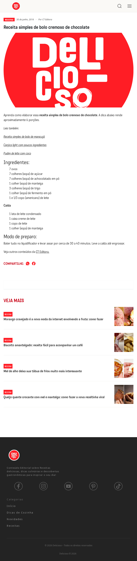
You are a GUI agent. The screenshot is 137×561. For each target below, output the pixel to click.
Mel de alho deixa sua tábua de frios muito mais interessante (43, 371)
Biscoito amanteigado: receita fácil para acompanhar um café (43, 345)
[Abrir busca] (119, 6)
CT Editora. (42, 252)
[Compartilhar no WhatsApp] (28, 263)
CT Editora (47, 19)
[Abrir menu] (129, 6)
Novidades (15, 519)
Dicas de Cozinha (20, 512)
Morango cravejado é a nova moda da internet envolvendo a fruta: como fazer (53, 319)
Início (11, 506)
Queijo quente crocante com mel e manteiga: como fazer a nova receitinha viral (54, 397)
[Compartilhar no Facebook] (34, 263)
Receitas (9, 19)
